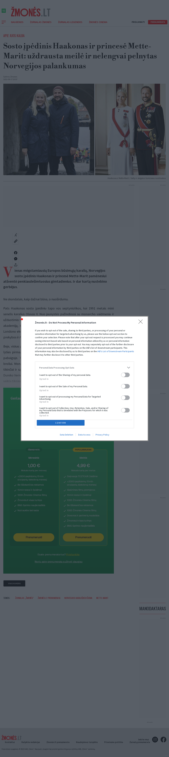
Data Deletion (66, 434)
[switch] (125, 375)
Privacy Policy (102, 434)
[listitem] (84, 367)
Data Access (84, 434)
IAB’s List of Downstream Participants (115, 351)
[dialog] (84, 378)
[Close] (141, 323)
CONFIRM (60, 422)
